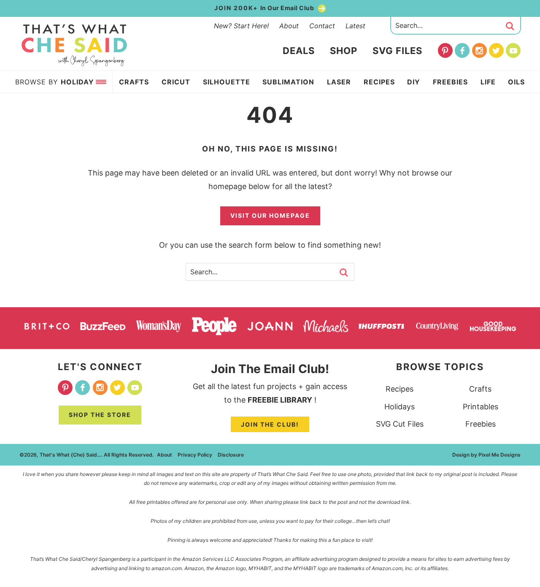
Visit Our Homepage (270, 215)
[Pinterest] (445, 50)
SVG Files (397, 50)
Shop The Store (100, 414)
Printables (480, 406)
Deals (299, 50)
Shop (343, 50)
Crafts (480, 388)
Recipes (399, 388)
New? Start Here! (241, 26)
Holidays (399, 406)
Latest (355, 26)
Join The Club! (270, 424)
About (289, 26)
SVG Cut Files (400, 423)
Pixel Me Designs (499, 455)
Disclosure (231, 455)
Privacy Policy (195, 455)
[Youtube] (513, 50)
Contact (322, 26)
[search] (510, 26)
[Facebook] (462, 50)
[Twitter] (496, 50)
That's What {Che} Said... (74, 45)
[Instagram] (479, 50)
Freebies (480, 423)
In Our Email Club (265, 7)
